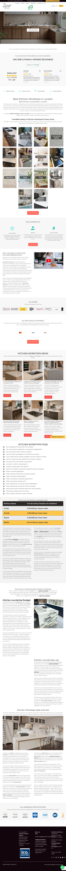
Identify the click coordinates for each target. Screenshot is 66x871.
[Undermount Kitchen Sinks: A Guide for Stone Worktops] (33, 370)
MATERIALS (17, 3)
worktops (15, 539)
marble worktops (43, 531)
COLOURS (22, 3)
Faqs (36, 833)
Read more (7, 395)
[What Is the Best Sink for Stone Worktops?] (33, 410)
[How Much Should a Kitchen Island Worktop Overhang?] (12, 410)
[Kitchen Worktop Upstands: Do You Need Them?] (12, 370)
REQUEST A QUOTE (61, 6)
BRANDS (27, 3)
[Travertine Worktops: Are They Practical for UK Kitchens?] (53, 370)
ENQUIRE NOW (33, 213)
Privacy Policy (59, 864)
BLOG (45, 3)
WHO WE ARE (33, 244)
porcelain (55, 775)
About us (37, 832)
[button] (62, 77)
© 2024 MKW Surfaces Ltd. (10, 864)
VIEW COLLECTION (33, 30)
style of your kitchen (44, 595)
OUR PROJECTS (40, 3)
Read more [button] (25, 82)
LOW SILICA (30, 7)
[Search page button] (56, 6)
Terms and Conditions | (50, 864)
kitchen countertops (31, 102)
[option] (6, 309)
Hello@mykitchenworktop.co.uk (46, 836)
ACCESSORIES (33, 3)
